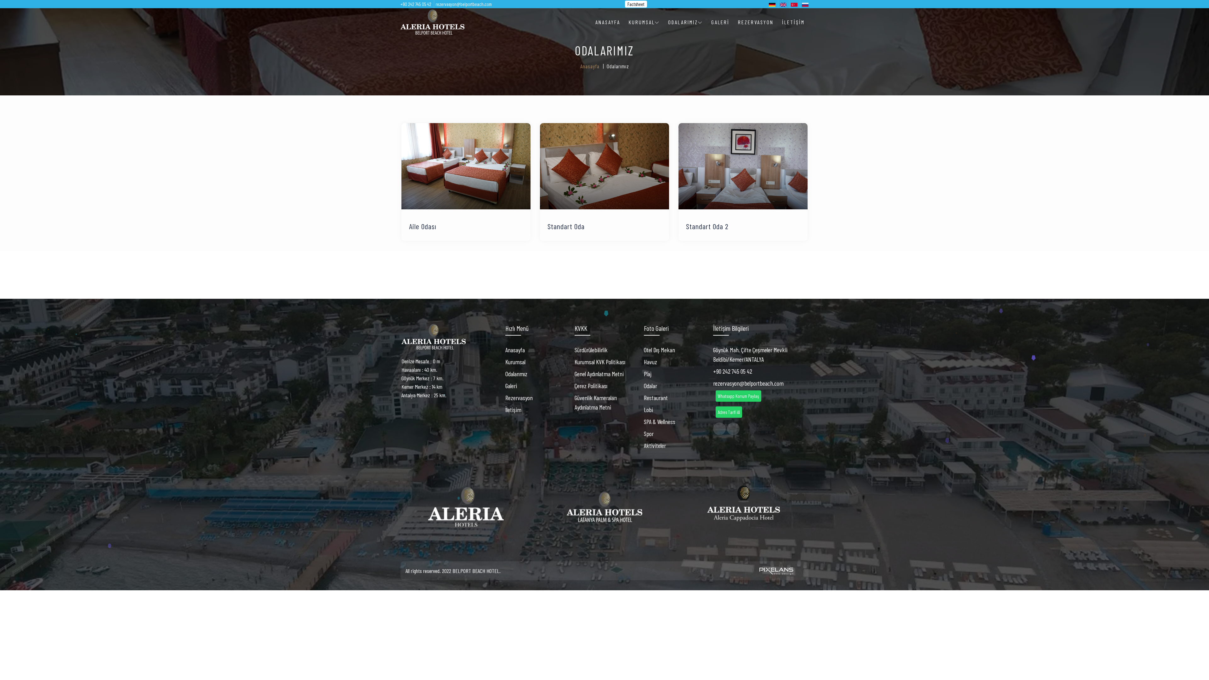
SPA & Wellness (659, 421)
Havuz (650, 362)
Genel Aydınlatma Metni (599, 373)
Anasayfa (607, 22)
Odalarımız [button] (683, 22)
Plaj (647, 373)
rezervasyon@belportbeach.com (464, 4)
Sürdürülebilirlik (591, 350)
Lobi (648, 409)
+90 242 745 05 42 (415, 4)
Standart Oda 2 (707, 226)
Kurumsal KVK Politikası (600, 362)
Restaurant (656, 397)
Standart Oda (566, 226)
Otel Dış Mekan (659, 350)
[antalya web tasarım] (775, 570)
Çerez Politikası (591, 385)
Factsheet (635, 4)
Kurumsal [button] (642, 22)
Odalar (650, 385)
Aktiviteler (655, 445)
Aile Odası (422, 226)
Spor (649, 433)
